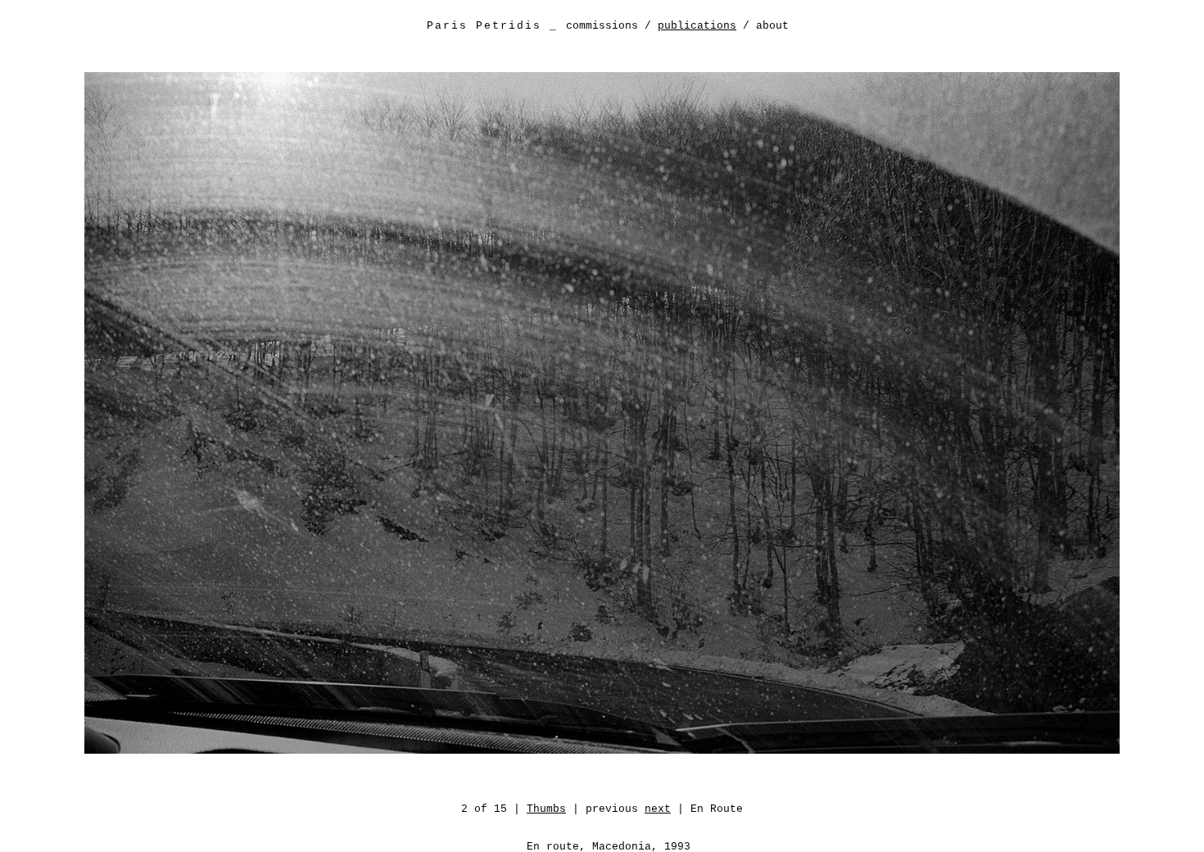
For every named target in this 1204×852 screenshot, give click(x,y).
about (772, 26)
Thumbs (546, 809)
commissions (602, 26)
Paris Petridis (484, 26)
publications (697, 26)
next (658, 809)
